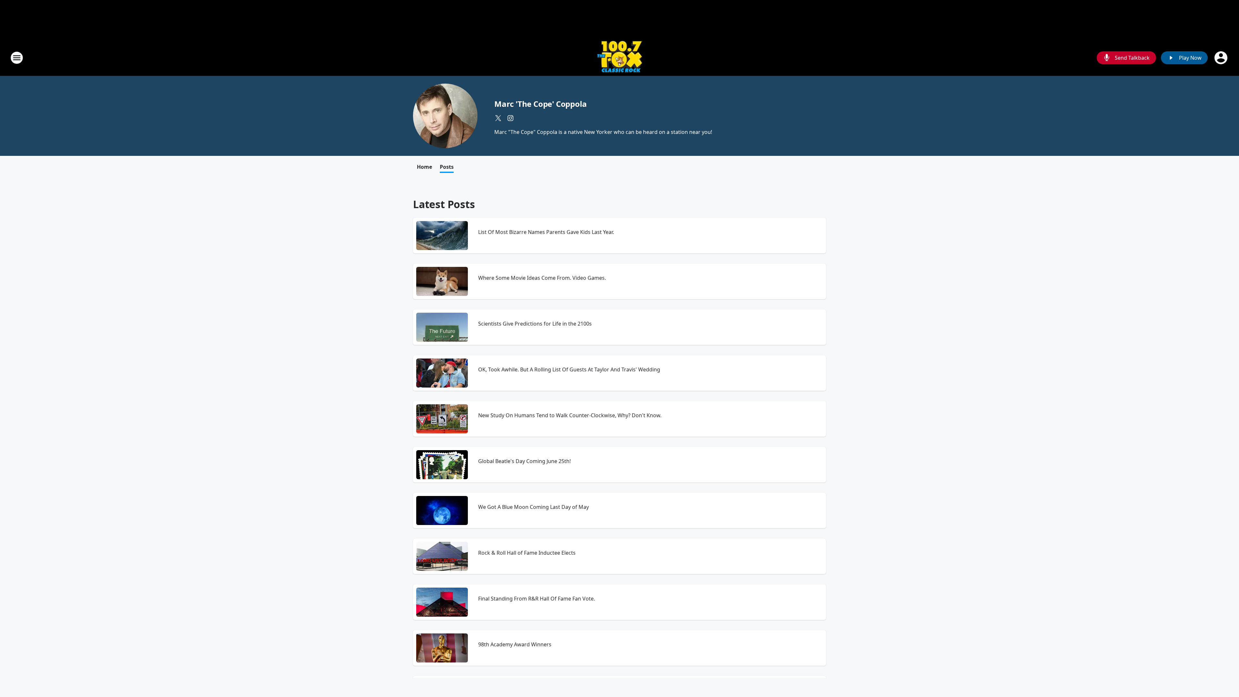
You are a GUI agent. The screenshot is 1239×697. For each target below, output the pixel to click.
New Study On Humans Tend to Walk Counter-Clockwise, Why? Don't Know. (569, 415)
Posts (447, 166)
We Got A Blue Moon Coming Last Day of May (533, 506)
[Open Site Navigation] (16, 57)
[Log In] (1221, 57)
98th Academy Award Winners (514, 644)
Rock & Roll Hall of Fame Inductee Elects (527, 552)
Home (424, 166)
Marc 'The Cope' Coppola (540, 103)
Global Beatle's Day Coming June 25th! (524, 461)
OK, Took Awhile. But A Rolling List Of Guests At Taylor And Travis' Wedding (569, 369)
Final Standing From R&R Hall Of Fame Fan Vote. (536, 598)
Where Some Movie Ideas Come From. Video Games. (542, 277)
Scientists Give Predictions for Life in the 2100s (535, 323)
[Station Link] (619, 58)
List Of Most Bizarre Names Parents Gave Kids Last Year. (546, 232)
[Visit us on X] (498, 118)
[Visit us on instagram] (510, 118)
